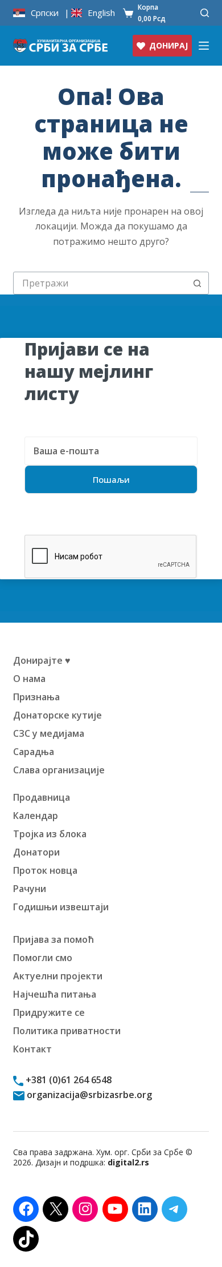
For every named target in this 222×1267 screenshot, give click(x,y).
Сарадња (33, 751)
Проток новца (45, 870)
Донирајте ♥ (42, 660)
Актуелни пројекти (57, 976)
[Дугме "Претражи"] (197, 283)
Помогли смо (42, 957)
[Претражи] (204, 13)
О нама (29, 678)
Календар (35, 815)
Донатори (36, 852)
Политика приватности (67, 1030)
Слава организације (59, 770)
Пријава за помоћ (53, 939)
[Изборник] (204, 46)
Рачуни (29, 888)
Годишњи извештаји (61, 907)
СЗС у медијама (48, 733)
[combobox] (100, 283)
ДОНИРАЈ (168, 45)
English (101, 12)
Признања (36, 697)
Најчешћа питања (54, 994)
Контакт (32, 1049)
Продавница (41, 797)
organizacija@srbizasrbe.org (88, 1094)
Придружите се (49, 1012)
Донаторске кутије (57, 715)
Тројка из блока (50, 834)
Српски (45, 12)
